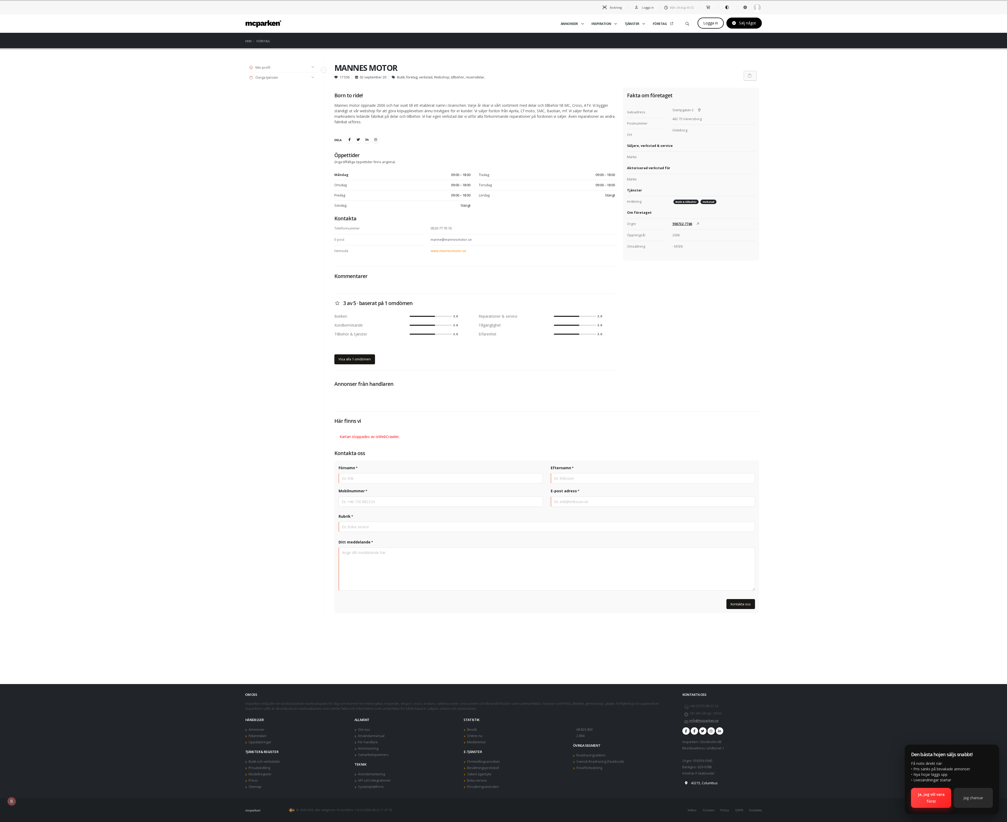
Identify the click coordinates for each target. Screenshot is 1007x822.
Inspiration (601, 24)
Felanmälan (257, 736)
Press (253, 780)
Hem (248, 41)
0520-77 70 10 (441, 228)
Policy (724, 810)
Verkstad (708, 202)
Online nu (475, 736)
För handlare (368, 742)
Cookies (708, 810)
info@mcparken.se (704, 720)
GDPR (739, 810)
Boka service (477, 780)
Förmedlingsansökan (483, 761)
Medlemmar (476, 742)
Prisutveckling (259, 768)
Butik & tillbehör (686, 202)
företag (263, 41)
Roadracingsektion (591, 755)
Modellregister (260, 774)
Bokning (615, 7)
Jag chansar (973, 797)
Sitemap (255, 786)
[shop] (708, 7)
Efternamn (561, 467)
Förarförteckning (589, 768)
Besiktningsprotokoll (483, 768)
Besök (472, 729)
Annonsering (368, 748)
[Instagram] (375, 139)
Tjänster (632, 24)
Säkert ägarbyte (479, 774)
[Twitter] (358, 139)
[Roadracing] (694, 731)
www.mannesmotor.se (448, 251)
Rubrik (345, 516)
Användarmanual (371, 736)
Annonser (569, 24)
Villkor (692, 810)
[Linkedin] (367, 139)
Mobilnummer (352, 490)
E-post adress (564, 490)
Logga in (710, 22)
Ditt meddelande (355, 542)
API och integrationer (374, 780)
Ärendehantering (371, 774)
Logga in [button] (647, 7)
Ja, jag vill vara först (931, 798)
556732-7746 (682, 224)
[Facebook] (349, 139)
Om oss (364, 729)
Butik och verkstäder (264, 761)
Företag (660, 24)
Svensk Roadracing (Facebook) (600, 761)
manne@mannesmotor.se (451, 239)
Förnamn (347, 467)
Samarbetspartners (373, 754)
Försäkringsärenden (483, 786)
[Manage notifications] (11, 801)
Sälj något (747, 22)
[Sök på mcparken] (687, 23)
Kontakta (755, 810)
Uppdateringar (260, 742)
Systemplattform (371, 786)
